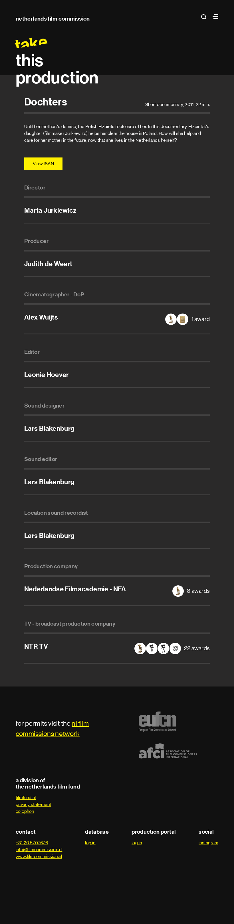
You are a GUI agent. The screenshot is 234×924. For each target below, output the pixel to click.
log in (90, 842)
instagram (208, 842)
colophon (25, 811)
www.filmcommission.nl (39, 856)
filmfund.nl (26, 797)
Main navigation (214, 16)
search (205, 16)
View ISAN (43, 163)
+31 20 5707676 (32, 842)
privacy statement (33, 804)
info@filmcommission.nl (39, 849)
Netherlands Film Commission (53, 18)
